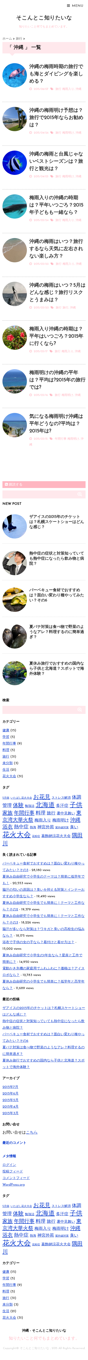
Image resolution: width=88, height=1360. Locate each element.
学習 (5, 737)
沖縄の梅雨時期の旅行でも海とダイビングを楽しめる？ (56, 74)
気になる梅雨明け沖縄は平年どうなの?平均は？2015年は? (56, 424)
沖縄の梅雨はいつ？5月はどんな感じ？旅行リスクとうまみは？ (57, 292)
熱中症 (21, 827)
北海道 (45, 805)
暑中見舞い (66, 813)
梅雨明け (68, 132)
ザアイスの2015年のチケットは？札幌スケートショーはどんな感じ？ (56, 522)
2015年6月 (10, 1093)
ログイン (9, 1165)
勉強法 (29, 806)
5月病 (5, 798)
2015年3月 (10, 1113)
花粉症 (36, 836)
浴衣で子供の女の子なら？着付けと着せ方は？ (38, 942)
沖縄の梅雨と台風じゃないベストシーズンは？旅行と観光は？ (56, 161)
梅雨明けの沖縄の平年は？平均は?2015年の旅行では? (57, 380)
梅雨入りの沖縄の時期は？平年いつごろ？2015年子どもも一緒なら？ (56, 205)
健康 (5, 730)
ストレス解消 (61, 797)
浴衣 (7, 827)
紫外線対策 (62, 827)
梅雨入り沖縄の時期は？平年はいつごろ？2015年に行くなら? (56, 336)
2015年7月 (10, 1087)
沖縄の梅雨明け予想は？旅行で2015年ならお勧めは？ (56, 118)
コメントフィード (16, 1178)
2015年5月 (10, 1100)
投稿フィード (12, 1171)
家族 (7, 813)
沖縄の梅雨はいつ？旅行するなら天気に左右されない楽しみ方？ (56, 249)
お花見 (41, 797)
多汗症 (62, 806)
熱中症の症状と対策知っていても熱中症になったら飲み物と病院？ (56, 559)
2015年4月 (10, 1107)
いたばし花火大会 (21, 798)
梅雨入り (68, 89)
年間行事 (60, 438)
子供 (76, 805)
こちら (32, 1133)
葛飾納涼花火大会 (56, 836)
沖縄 (78, 89)
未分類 (7, 763)
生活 (5, 770)
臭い (74, 827)
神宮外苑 (45, 827)
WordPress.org (13, 1185)
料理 (5, 750)
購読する (15, 485)
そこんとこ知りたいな (44, 18)
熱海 (33, 827)
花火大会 (9, 776)
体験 (18, 805)
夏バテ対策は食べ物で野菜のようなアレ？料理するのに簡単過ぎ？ (56, 632)
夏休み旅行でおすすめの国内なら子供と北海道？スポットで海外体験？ (56, 669)
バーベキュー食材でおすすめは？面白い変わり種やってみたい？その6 (56, 595)
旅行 (58, 89)
